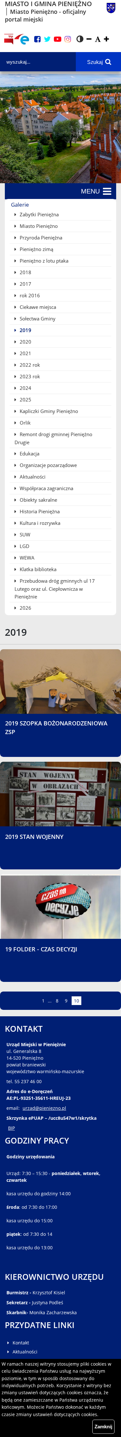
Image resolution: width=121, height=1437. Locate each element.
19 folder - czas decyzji (41, 949)
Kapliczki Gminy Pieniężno (48, 411)
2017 (24, 284)
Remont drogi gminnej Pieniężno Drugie (53, 438)
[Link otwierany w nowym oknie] (21, 39)
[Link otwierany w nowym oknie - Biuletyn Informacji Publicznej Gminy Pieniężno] (8, 39)
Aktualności (31, 476)
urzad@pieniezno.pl (44, 1108)
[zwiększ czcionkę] (106, 39)
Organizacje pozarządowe (47, 465)
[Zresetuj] (98, 39)
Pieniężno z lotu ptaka (43, 260)
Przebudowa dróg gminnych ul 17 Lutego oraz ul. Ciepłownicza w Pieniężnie (55, 589)
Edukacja (28, 453)
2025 (24, 399)
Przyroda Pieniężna (40, 237)
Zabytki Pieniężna (38, 214)
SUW (24, 534)
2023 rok (29, 376)
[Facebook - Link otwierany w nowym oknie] (37, 39)
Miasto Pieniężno (38, 226)
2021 (24, 353)
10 (77, 1000)
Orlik (24, 422)
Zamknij (103, 1426)
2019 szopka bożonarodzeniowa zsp (56, 727)
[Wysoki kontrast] (80, 39)
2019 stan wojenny (34, 836)
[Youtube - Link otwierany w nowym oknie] (57, 39)
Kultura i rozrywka (39, 523)
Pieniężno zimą (35, 249)
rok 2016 (29, 295)
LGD (23, 546)
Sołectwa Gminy (36, 318)
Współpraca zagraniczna (45, 488)
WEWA (26, 557)
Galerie (20, 204)
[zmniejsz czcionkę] (89, 39)
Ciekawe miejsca (37, 307)
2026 (24, 608)
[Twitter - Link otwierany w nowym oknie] (47, 39)
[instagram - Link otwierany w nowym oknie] (68, 39)
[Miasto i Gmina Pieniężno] (111, 11)
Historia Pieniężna (39, 511)
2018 (24, 272)
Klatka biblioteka (37, 569)
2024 (24, 388)
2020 (24, 341)
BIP (11, 1128)
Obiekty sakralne (37, 500)
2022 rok (29, 365)
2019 (24, 330)
